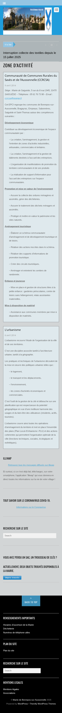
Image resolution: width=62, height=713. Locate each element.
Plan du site (8, 650)
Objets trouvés (12, 578)
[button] (45, 44)
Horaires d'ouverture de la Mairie (18, 625)
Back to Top (31, 602)
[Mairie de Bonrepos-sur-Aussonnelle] (27, 33)
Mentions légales (11, 689)
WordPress (23, 704)
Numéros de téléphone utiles (16, 632)
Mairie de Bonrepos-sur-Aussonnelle (29, 700)
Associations (9, 693)
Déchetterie (8, 628)
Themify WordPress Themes (43, 704)
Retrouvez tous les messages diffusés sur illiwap (31, 465)
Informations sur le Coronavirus (31, 507)
